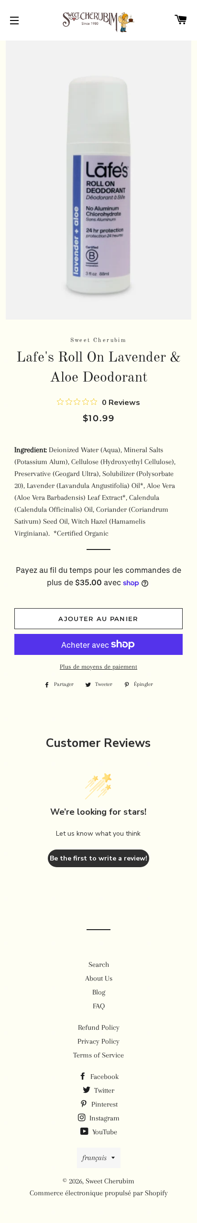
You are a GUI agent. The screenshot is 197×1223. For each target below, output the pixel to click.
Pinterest (103, 1104)
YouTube (103, 1132)
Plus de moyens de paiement (98, 666)
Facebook (103, 1076)
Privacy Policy (98, 1041)
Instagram (104, 1118)
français (94, 1157)
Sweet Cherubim (110, 1181)
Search (98, 964)
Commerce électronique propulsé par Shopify (99, 1193)
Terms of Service (98, 1055)
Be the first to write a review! (98, 858)
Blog (98, 992)
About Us (98, 978)
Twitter (103, 1090)
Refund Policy (99, 1027)
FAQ (99, 1006)
